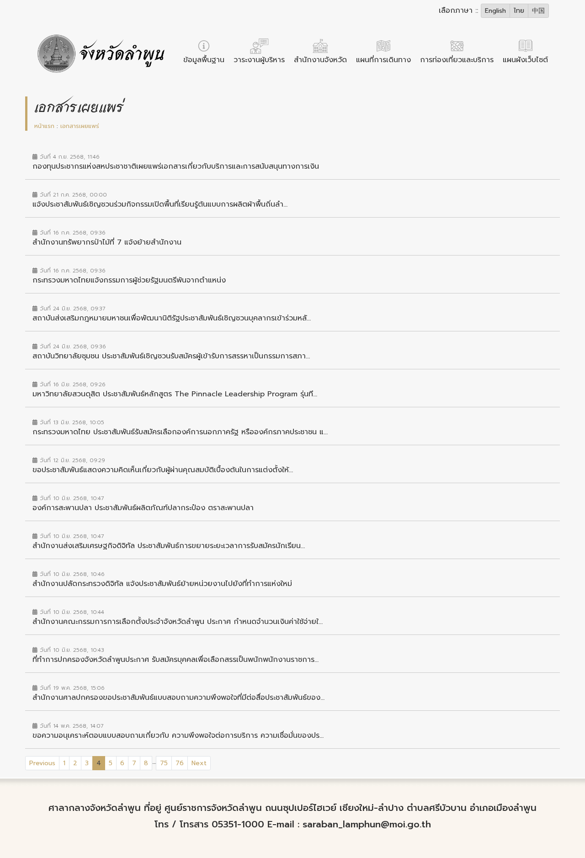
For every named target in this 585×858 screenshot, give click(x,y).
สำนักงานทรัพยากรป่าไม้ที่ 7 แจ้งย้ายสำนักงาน (106, 242)
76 (180, 763)
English (495, 11)
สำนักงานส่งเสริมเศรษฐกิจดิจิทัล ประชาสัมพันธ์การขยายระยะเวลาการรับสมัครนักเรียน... (168, 545)
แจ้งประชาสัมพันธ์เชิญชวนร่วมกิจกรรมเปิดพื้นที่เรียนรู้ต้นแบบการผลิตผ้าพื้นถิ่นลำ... (159, 204)
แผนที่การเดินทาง (383, 59)
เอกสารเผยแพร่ (79, 126)
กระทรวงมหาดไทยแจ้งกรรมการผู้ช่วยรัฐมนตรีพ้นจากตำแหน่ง (129, 280)
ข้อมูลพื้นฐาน (203, 59)
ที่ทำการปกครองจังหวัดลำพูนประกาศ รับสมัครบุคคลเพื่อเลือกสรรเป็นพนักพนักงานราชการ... (175, 659)
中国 (538, 11)
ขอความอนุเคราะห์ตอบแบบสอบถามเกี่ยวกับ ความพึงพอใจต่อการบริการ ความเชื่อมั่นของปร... (178, 735)
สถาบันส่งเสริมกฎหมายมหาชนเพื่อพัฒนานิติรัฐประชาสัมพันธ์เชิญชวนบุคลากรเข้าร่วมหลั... (171, 318)
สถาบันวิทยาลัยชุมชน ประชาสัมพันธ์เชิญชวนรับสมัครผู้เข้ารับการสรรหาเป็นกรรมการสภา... (171, 356)
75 (164, 763)
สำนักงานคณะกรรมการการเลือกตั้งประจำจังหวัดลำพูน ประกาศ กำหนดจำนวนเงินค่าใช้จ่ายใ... (177, 621)
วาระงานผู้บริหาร (259, 59)
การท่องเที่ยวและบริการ (457, 59)
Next (199, 763)
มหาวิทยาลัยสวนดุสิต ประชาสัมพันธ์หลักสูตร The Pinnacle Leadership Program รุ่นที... (174, 394)
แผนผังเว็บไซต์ (525, 59)
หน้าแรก (44, 126)
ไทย (519, 11)
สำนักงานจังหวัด (320, 59)
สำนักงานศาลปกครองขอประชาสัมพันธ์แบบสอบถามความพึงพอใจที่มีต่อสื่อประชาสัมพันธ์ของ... (178, 697)
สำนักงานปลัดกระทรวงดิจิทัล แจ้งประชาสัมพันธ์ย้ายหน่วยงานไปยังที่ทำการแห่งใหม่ (162, 583)
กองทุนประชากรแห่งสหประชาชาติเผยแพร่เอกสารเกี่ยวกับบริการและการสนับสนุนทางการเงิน (175, 166)
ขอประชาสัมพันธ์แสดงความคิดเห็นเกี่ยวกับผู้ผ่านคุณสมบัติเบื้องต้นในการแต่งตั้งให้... (162, 469)
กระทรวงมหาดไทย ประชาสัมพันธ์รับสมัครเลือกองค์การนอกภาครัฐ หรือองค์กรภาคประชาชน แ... (180, 431)
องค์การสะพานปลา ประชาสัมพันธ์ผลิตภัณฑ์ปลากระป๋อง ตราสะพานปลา (143, 507)
